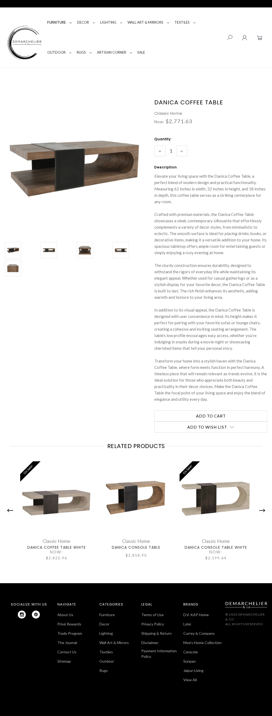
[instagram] (22, 615)
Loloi (187, 624)
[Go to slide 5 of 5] (11, 510)
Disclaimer (149, 642)
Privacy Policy (152, 624)
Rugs (81, 52)
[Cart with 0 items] (259, 38)
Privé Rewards (69, 624)
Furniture (56, 22)
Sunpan (189, 661)
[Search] (230, 37)
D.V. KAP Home (196, 614)
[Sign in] (244, 38)
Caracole (190, 652)
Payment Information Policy (159, 654)
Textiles (182, 22)
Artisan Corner (111, 52)
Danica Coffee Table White (56, 547)
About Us (65, 614)
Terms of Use (152, 614)
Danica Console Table (136, 547)
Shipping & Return (156, 633)
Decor (83, 22)
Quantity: (163, 139)
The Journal (67, 642)
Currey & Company (199, 633)
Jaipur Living (193, 670)
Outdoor (56, 52)
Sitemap (64, 661)
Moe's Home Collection (202, 642)
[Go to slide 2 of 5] (261, 510)
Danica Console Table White (216, 547)
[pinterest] (36, 615)
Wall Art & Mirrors (145, 22)
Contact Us (66, 652)
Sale (141, 52)
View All (190, 679)
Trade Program (69, 633)
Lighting (108, 22)
